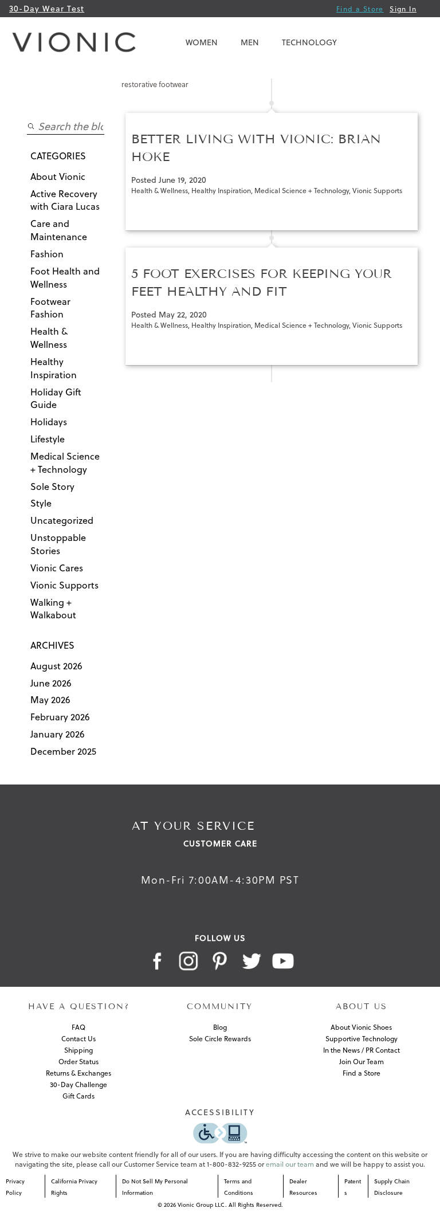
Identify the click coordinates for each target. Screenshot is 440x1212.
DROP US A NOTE (177, 910)
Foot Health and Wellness (65, 278)
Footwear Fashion (50, 308)
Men (250, 42)
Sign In (403, 9)
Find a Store (360, 9)
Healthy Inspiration (53, 368)
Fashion (47, 254)
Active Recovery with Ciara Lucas (65, 200)
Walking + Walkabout (53, 609)
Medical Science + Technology (65, 463)
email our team (290, 1164)
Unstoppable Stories (58, 544)
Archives (52, 645)
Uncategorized (61, 520)
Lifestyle (47, 439)
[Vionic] (76, 42)
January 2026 (57, 734)
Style (41, 503)
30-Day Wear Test (46, 8)
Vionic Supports (64, 585)
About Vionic (57, 176)
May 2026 (50, 699)
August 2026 (56, 666)
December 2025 (63, 751)
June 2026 (51, 683)
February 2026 (60, 717)
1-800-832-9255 (220, 861)
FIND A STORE (243, 910)
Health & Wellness (49, 338)
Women (202, 42)
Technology (309, 42)
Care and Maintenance (58, 230)
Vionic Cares (56, 568)
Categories (58, 156)
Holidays (48, 421)
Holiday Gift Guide (55, 398)
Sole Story (52, 486)
